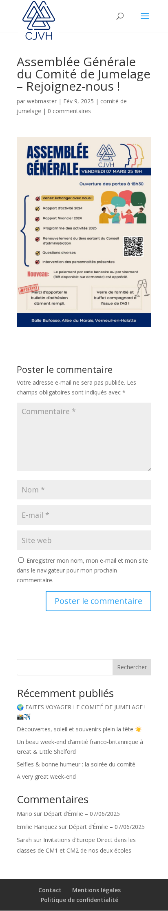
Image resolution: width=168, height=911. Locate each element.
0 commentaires (69, 111)
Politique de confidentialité (79, 900)
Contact (50, 890)
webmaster (42, 101)
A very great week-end (46, 776)
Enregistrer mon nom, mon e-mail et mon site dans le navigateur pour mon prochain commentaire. (82, 570)
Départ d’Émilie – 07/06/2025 (82, 813)
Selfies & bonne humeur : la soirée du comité (76, 764)
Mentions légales (96, 890)
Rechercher (132, 667)
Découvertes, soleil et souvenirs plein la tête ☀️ (79, 729)
